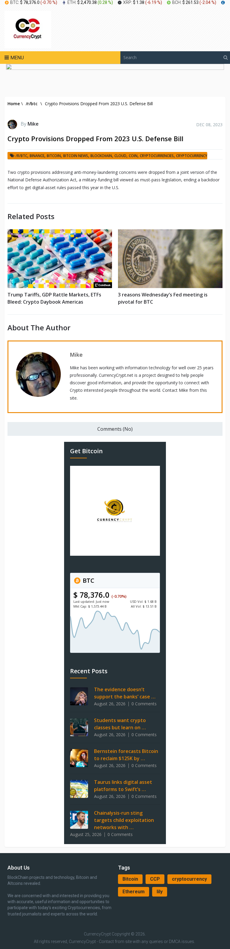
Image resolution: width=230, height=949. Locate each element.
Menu (17, 58)
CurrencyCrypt (97, 934)
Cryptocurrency (191, 155)
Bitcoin (130, 879)
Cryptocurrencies (157, 155)
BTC (87, 580)
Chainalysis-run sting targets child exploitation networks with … (124, 820)
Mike (33, 123)
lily (160, 891)
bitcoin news (75, 155)
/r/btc (21, 155)
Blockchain (101, 155)
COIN (133, 155)
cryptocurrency (189, 879)
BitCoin (54, 155)
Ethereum (133, 891)
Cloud (120, 155)
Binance (37, 155)
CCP (155, 879)
